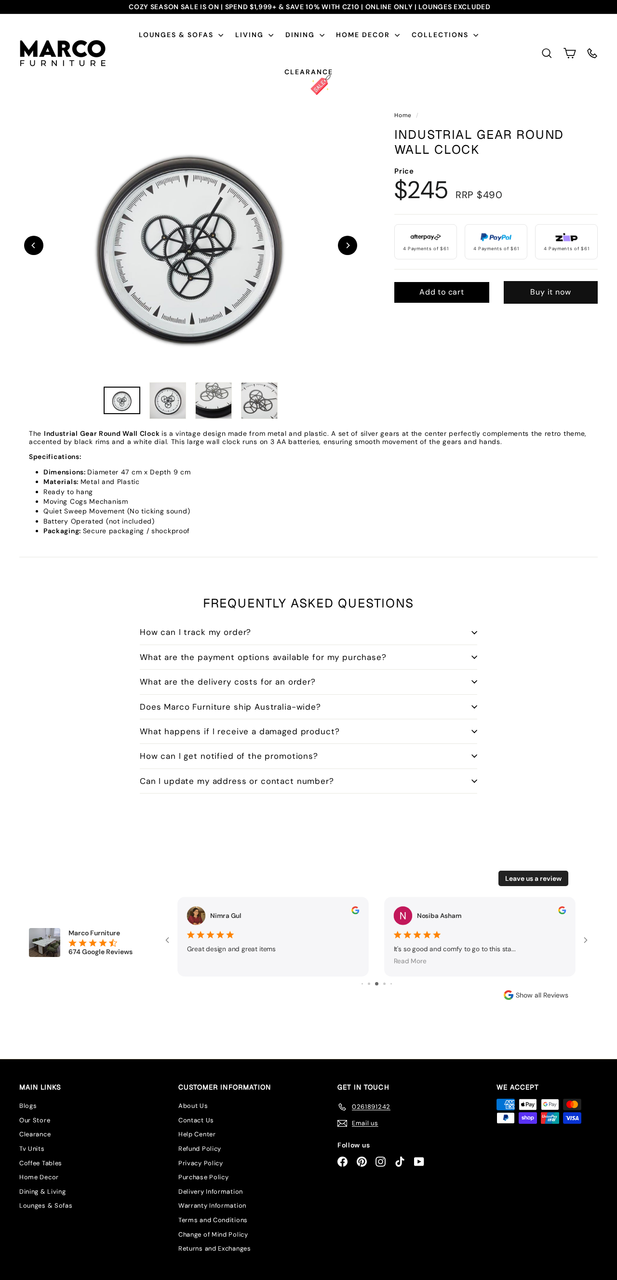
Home (404, 115)
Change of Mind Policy (213, 1234)
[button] (569, 53)
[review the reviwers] (355, 910)
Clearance (308, 71)
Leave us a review (533, 878)
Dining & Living (42, 1191)
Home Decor (364, 34)
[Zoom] (190, 245)
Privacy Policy (200, 1163)
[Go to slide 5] (362, 983)
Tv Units (32, 1149)
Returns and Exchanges (214, 1248)
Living (250, 34)
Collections (441, 34)
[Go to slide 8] (384, 984)
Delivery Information (210, 1191)
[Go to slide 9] (391, 983)
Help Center (197, 1134)
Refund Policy (199, 1149)
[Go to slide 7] (376, 983)
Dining (301, 34)
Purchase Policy (203, 1177)
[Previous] (33, 245)
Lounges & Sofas (177, 34)
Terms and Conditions (213, 1220)
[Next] (347, 245)
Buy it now (550, 292)
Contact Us (196, 1120)
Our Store (34, 1120)
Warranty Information (212, 1205)
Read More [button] (410, 961)
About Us (193, 1106)
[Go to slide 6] (369, 984)
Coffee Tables (40, 1163)
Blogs (28, 1106)
